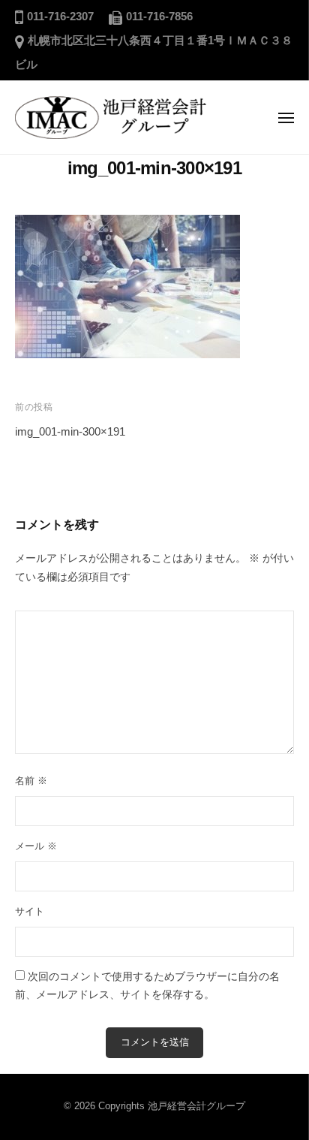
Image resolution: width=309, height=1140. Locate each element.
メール (36, 846)
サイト (29, 911)
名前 (31, 780)
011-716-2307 (60, 16)
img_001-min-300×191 (70, 431)
